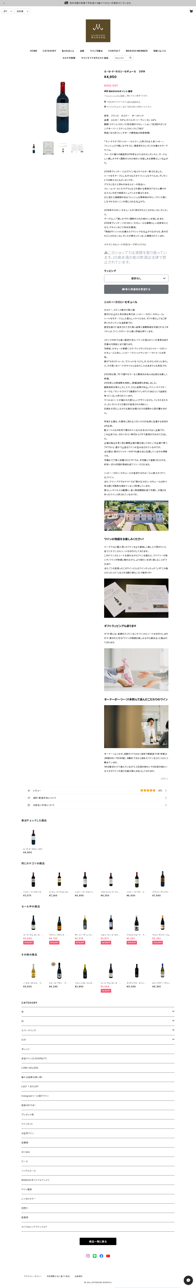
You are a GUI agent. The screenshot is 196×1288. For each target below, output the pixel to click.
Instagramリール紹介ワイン (35, 1096)
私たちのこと (68, 51)
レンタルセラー (28, 1198)
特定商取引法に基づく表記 (58, 1276)
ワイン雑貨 (26, 1189)
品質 (82, 51)
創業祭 (24, 1217)
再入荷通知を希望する (137, 289)
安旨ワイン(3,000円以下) (34, 1058)
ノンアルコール (28, 1170)
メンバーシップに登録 (115, 96)
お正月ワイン (27, 1133)
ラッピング (110, 270)
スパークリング (28, 1030)
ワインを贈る (96, 51)
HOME (33, 51)
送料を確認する (133, 102)
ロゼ (23, 1039)
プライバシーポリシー (33, 1276)
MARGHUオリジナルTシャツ (35, 1180)
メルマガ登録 (68, 58)
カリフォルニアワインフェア (34, 1226)
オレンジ (25, 1049)
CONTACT (114, 51)
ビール (24, 1161)
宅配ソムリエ (159, 51)
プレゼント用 (27, 1114)
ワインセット (27, 1124)
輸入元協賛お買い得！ (32, 1077)
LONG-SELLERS (29, 1067)
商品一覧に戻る (98, 1241)
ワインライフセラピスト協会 (94, 58)
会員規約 (79, 1276)
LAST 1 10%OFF (30, 1086)
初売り (24, 1208)
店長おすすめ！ (28, 1105)
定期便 (24, 1142)
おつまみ (25, 1152)
